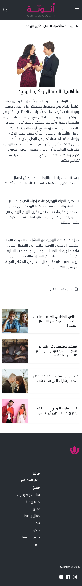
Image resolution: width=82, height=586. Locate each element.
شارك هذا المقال (61, 289)
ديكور (36, 530)
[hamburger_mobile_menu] (75, 10)
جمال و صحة (31, 516)
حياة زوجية (73, 26)
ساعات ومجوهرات (28, 495)
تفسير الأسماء (30, 537)
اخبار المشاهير (30, 480)
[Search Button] (3, 10)
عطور (36, 509)
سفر (37, 523)
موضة (36, 473)
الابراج (36, 544)
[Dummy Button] (21, 10)
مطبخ (36, 487)
